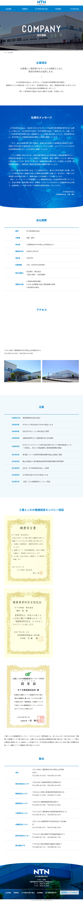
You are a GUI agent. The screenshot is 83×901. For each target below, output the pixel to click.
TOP (5, 52)
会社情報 (8, 9)
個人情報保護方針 (51, 893)
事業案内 (25, 9)
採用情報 (58, 9)
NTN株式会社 (74, 9)
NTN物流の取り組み (41, 9)
